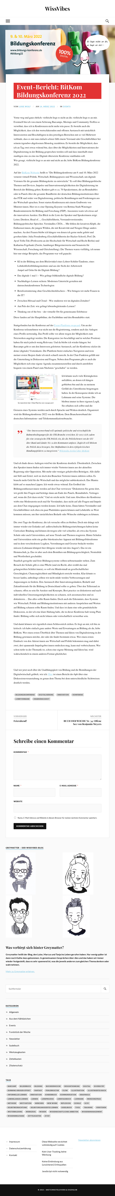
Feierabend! (20, 720)
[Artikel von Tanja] (29, 873)
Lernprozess (48, 1099)
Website (18, 801)
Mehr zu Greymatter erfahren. (20, 971)
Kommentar (21, 752)
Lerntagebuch (64, 1099)
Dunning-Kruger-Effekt (19, 1090)
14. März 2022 (47, 106)
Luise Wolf (25, 106)
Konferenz (78, 695)
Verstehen (101, 1107)
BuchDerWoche (53, 1086)
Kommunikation (68, 1095)
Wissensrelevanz (16, 1116)
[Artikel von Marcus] (29, 916)
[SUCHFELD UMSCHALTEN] (107, 21)
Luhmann (79, 1099)
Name (17, 786)
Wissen (42, 1112)
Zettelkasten (15, 1058)
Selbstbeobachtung (17, 1107)
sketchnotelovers (55, 1190)
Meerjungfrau (94, 1099)
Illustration (77, 1090)
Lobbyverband (23, 699)
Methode (12, 1103)
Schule (77, 1103)
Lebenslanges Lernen (18, 1099)
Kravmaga (85, 1095)
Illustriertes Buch (97, 1090)
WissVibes (57, 8)
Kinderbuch (51, 1095)
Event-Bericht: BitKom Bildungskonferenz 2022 (51, 91)
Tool (77, 1107)
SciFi (87, 1103)
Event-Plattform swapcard (67, 325)
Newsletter (14, 1038)
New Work (52, 1103)
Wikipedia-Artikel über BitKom (74, 450)
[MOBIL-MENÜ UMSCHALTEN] (8, 21)
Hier (50, 674)
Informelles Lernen (17, 1095)
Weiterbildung (15, 1112)
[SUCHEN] (105, 989)
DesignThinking (72, 1086)
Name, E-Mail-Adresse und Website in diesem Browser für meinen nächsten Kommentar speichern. (57, 818)
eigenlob (72, 1190)
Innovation (63, 695)
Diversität (99, 1086)
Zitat (47, 1116)
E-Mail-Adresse (69, 786)
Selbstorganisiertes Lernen (44, 1107)
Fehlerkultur (52, 1090)
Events (67, 106)
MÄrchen (39, 1103)
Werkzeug (31, 1112)
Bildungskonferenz (25, 695)
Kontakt (13, 1155)
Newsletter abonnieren (89, 1140)
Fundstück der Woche (19, 1032)
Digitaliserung (46, 695)
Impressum (14, 1141)
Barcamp (12, 1086)
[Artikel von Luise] (86, 873)
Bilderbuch (25, 1086)
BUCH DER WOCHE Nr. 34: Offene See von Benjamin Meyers (82, 722)
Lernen (34, 1099)
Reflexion (66, 1103)
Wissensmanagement (92, 1112)
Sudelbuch (14, 1045)
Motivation (25, 1103)
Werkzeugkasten (17, 1052)
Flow (65, 1090)
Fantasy (38, 1090)
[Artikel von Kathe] (86, 916)
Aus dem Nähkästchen (20, 1018)
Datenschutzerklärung (20, 1148)
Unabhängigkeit (42, 699)
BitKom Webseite (31, 172)
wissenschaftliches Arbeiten (64, 1112)
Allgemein (14, 1012)
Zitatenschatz (15, 1065)
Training (88, 1107)
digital (86, 1086)
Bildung (38, 1086)
